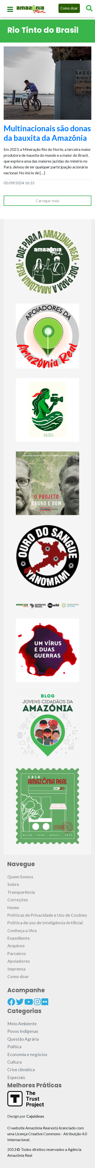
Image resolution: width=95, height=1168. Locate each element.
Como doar (69, 8)
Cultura (14, 1062)
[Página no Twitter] (20, 1002)
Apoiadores (18, 961)
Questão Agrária (23, 1039)
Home (13, 907)
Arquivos (16, 945)
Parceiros (16, 953)
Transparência (21, 892)
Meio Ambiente (22, 1023)
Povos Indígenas (22, 1031)
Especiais (16, 1077)
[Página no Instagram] (37, 1002)
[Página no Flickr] (44, 1002)
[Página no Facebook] (11, 1002)
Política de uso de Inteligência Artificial (45, 922)
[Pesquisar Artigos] (89, 8)
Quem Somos (20, 876)
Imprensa (16, 968)
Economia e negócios (27, 1054)
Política (14, 1046)
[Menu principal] (10, 9)
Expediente (18, 938)
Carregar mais (47, 200)
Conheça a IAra (22, 930)
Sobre (13, 884)
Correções (17, 899)
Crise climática (21, 1069)
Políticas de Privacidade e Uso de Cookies (47, 915)
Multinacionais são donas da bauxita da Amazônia (47, 132)
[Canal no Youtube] (28, 1002)
